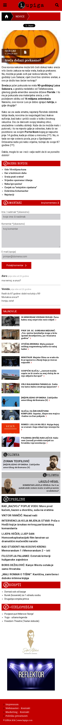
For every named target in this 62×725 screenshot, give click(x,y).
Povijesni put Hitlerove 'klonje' (19, 614)
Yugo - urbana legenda (15, 617)
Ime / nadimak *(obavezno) (15, 212)
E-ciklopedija (18, 607)
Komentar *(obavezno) (13, 224)
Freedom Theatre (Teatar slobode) (21, 621)
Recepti (12, 585)
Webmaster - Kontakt (18, 708)
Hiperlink (14, 499)
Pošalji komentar (16, 265)
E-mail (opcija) (9, 252)
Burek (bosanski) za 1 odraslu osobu (22, 595)
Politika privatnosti (17, 715)
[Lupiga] (31, 4)
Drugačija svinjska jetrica (16, 599)
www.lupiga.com (24, 720)
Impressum (12, 704)
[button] (5, 4)
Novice (20, 16)
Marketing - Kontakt (17, 712)
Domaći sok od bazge (15, 591)
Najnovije (10, 311)
